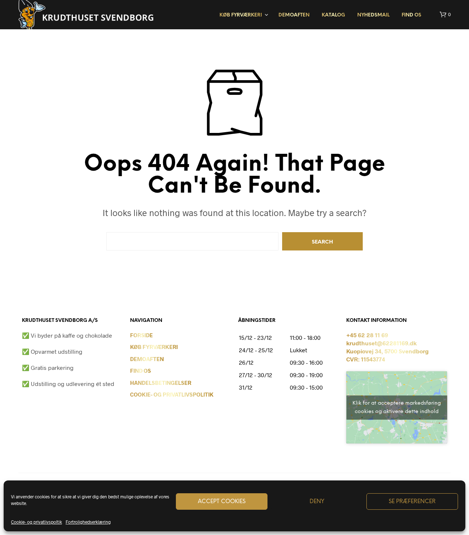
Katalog (333, 15)
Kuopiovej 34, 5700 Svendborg (387, 351)
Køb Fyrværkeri (154, 346)
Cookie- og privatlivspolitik (172, 394)
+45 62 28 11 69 (367, 334)
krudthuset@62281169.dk (381, 342)
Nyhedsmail (373, 15)
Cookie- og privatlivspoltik (36, 521)
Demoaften (294, 15)
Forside (141, 335)
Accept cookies (221, 502)
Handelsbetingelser (160, 382)
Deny (317, 502)
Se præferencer (412, 502)
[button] (445, 14)
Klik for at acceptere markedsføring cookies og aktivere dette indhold (396, 408)
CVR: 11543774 (365, 359)
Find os (411, 15)
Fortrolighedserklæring (88, 521)
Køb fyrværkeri (240, 15)
